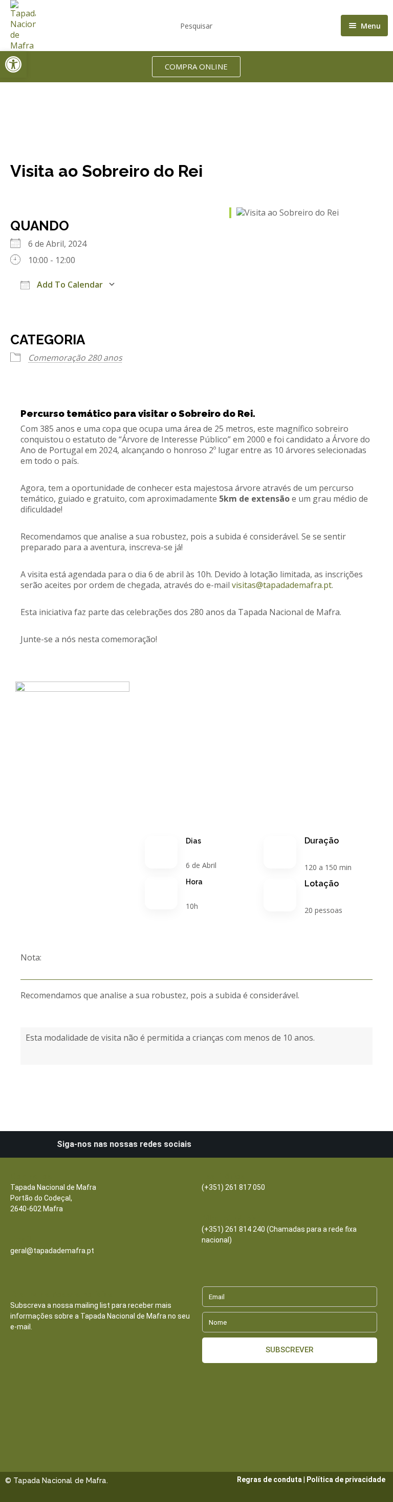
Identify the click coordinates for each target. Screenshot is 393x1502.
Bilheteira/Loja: (231, 1218)
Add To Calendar (69, 284)
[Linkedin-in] (210, 1144)
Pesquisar (196, 26)
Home (22, 87)
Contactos (31, 1176)
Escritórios (223, 1176)
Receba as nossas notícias (61, 1294)
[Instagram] (227, 1144)
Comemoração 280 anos (75, 357)
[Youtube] (262, 1144)
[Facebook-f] (244, 1144)
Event (57, 87)
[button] (13, 64)
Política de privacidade (346, 1479)
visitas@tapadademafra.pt (282, 585)
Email (20, 1240)
